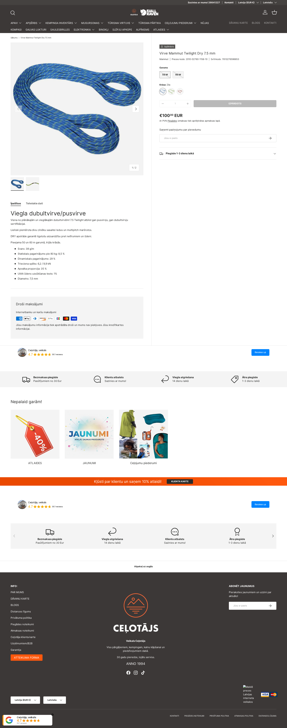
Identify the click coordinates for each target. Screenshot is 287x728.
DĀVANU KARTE (238, 22)
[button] (274, 12)
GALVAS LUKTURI (36, 29)
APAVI (14, 23)
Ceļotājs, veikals (37, 350)
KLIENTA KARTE (180, 481)
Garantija (16, 649)
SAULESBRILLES (60, 29)
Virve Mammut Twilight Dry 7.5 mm (36, 38)
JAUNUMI (89, 463)
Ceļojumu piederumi (143, 463)
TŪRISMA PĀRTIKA (149, 23)
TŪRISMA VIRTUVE (119, 23)
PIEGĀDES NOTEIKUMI (194, 716)
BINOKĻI (103, 29)
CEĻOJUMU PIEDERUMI (178, 23)
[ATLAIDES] (35, 434)
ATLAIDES (159, 29)
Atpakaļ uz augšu (143, 566)
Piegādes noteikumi (22, 624)
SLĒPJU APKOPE (122, 29)
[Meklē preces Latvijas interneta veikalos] (250, 694)
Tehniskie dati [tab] (34, 203)
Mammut (163, 59)
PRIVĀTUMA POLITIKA (219, 716)
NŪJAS (205, 23)
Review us (260, 352)
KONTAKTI (270, 22)
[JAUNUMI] (89, 434)
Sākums (14, 38)
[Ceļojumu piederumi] (143, 434)
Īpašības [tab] (16, 203)
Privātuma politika (21, 617)
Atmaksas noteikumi (22, 630)
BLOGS (256, 22)
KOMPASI (16, 29)
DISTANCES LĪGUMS (267, 716)
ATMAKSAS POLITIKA (243, 716)
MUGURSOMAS (90, 23)
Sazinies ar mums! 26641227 (204, 2)
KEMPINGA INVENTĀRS (59, 23)
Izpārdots (235, 103)
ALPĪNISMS (142, 29)
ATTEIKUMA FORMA (26, 657)
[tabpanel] (77, 245)
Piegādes (172, 120)
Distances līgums (21, 611)
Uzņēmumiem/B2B (22, 643)
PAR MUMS (17, 592)
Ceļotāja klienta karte (23, 637)
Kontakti (229, 2)
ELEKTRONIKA (82, 29)
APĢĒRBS (31, 23)
